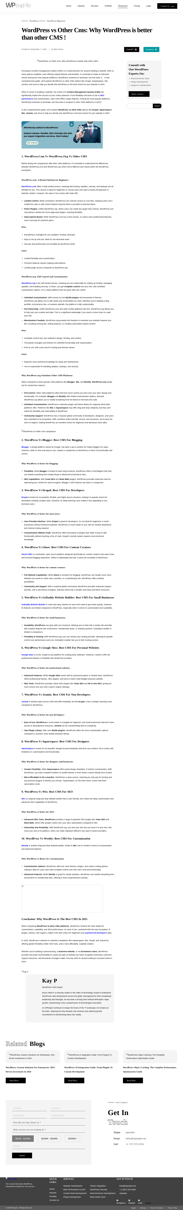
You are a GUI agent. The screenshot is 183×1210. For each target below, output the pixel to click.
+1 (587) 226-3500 (128, 1190)
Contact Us (54, 1200)
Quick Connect (138, 94)
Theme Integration (98, 1186)
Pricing (137, 6)
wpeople (130, 1132)
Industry (81, 6)
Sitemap (143, 1208)
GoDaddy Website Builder (33, 604)
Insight (133, 1208)
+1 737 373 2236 (135, 1144)
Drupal (24, 497)
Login (148, 6)
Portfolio (108, 6)
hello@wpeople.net (136, 1138)
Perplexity (150, 49)
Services (94, 6)
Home (68, 6)
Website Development (72, 1186)
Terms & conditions (156, 1208)
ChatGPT (130, 49)
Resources (123, 6)
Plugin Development (72, 1197)
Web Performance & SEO (74, 1190)
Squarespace (27, 748)
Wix (23, 799)
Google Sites (27, 655)
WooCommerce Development (102, 1193)
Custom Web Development (75, 1193)
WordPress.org (28, 283)
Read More (14, 1080)
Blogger (25, 447)
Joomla (24, 702)
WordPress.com (28, 186)
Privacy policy (172, 1208)
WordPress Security (98, 1190)
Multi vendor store (97, 1197)
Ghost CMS (26, 554)
